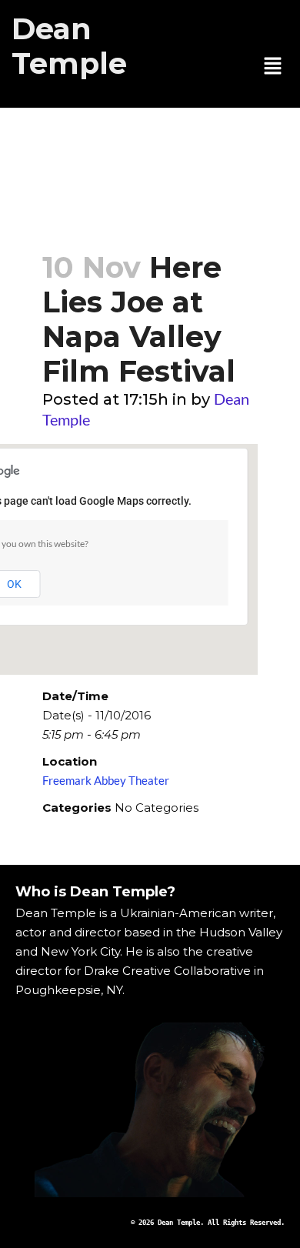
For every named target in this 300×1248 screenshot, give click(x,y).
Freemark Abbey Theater (105, 780)
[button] (273, 67)
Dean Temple (69, 46)
